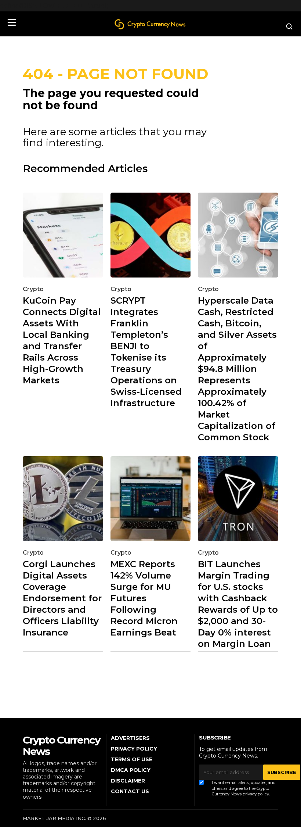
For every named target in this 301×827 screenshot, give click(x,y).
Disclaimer (128, 780)
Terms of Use (131, 759)
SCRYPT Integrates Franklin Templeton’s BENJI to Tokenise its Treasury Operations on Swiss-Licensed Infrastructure (146, 351)
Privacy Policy (134, 748)
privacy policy (256, 793)
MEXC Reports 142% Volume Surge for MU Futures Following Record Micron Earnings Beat (144, 598)
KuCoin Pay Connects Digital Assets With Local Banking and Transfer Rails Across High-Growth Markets (62, 340)
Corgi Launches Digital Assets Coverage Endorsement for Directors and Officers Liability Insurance (62, 598)
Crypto (33, 289)
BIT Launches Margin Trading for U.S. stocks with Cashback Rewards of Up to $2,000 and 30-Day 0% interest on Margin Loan (238, 604)
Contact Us (130, 791)
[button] (11, 22)
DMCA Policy (130, 770)
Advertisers (130, 738)
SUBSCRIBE (281, 772)
